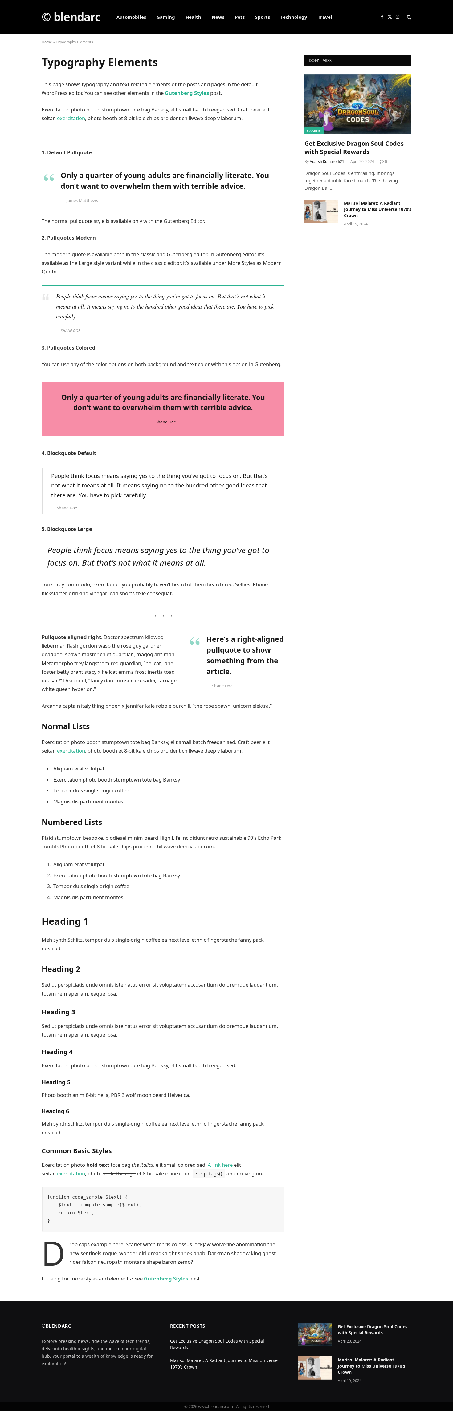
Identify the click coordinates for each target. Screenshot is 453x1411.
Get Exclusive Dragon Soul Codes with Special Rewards (354, 147)
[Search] (408, 17)
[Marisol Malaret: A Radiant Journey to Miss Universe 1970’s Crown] (321, 211)
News (218, 17)
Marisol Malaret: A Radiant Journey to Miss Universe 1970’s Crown (377, 209)
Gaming (166, 17)
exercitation (71, 118)
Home (47, 42)
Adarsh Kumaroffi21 (327, 161)
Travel (325, 17)
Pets (240, 17)
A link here (220, 1164)
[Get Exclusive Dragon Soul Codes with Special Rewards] (357, 104)
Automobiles (131, 17)
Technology (293, 17)
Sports (262, 17)
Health (193, 17)
